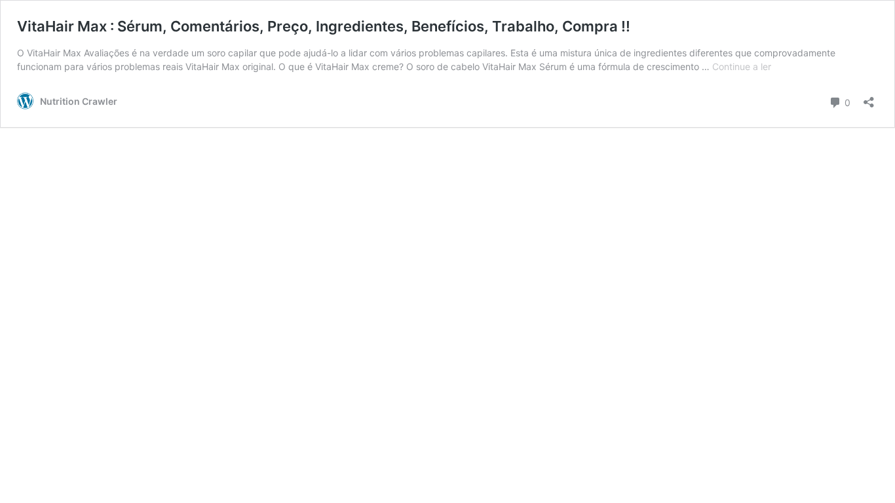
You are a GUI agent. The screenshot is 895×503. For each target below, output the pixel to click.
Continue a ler (741, 66)
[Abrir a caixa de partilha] (869, 98)
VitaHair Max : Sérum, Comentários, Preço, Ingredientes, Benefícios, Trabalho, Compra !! (323, 26)
